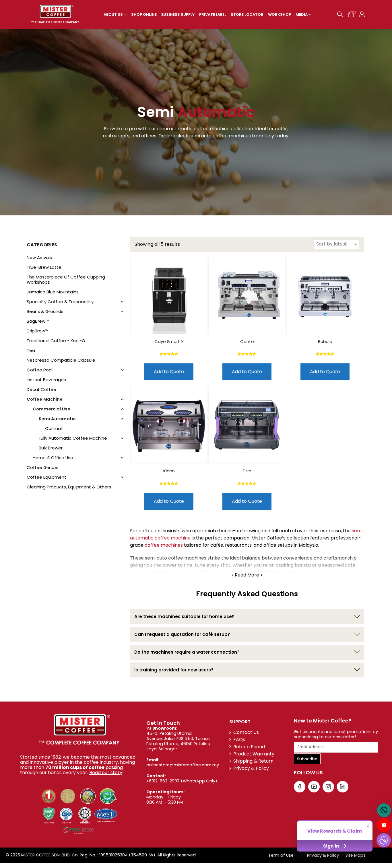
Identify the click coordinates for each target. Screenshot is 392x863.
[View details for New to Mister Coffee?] (299, 786)
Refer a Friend (249, 746)
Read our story (105, 772)
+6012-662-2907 (163, 781)
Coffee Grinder (43, 467)
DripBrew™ (37, 331)
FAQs (239, 739)
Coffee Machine (45, 399)
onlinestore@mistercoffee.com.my (182, 765)
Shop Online (144, 14)
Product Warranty (253, 754)
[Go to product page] (169, 295)
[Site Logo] (55, 14)
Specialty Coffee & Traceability (60, 302)
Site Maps (356, 855)
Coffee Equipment (46, 477)
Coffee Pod (39, 370)
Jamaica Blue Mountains (53, 292)
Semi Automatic (57, 419)
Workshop (279, 14)
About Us (113, 14)
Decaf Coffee (41, 389)
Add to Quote (169, 371)
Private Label (212, 14)
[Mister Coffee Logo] (79, 730)
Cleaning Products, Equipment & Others (69, 487)
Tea (31, 350)
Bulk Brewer (51, 448)
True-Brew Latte (44, 267)
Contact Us (246, 732)
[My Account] (361, 14)
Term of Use (281, 855)
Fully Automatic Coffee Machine (73, 438)
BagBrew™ (38, 321)
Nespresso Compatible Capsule (61, 360)
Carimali (54, 428)
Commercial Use (51, 409)
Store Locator (247, 14)
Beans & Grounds (45, 311)
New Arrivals (39, 257)
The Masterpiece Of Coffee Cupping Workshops (66, 279)
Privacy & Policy (251, 768)
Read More (247, 575)
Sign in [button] (331, 846)
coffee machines (164, 545)
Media (302, 14)
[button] (340, 14)
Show (384, 825)
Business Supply (178, 14)
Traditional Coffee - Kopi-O (56, 341)
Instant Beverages (46, 380)
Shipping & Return (253, 761)
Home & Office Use (53, 458)
